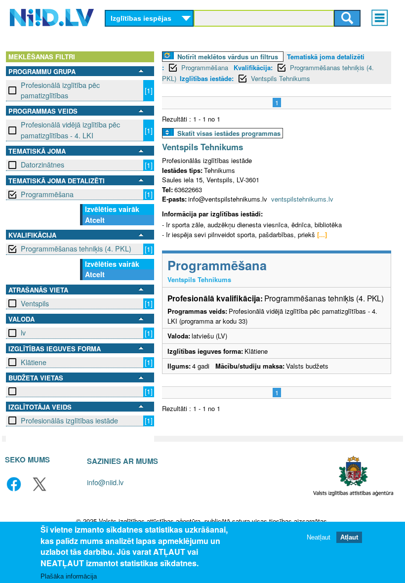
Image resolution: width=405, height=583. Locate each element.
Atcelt (95, 220)
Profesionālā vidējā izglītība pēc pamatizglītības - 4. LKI (70, 130)
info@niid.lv (105, 482)
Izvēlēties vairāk (112, 209)
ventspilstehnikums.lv (302, 199)
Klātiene (33, 362)
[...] (322, 234)
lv (23, 332)
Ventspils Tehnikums (280, 78)
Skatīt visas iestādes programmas (229, 133)
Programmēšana (47, 194)
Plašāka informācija (68, 576)
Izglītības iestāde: (207, 78)
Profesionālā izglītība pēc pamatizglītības (60, 90)
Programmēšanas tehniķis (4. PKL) (76, 248)
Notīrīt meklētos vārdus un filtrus (227, 56)
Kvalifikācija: (253, 67)
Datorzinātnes (42, 164)
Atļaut (349, 537)
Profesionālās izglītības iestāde (69, 420)
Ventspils (35, 303)
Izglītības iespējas (141, 18)
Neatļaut (318, 537)
